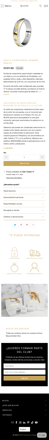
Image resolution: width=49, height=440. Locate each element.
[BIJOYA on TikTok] (32, 423)
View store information (14, 178)
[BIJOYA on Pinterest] (28, 423)
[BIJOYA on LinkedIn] (24, 423)
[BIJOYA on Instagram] (20, 423)
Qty (5, 153)
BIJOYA (20, 435)
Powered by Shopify (29, 435)
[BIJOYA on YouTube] (36, 423)
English (23, 429)
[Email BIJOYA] (12, 423)
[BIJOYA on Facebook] (16, 423)
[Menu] (1, 6)
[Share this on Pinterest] (27, 224)
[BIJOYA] (24, 6)
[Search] (40, 6)
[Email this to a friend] (33, 224)
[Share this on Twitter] (15, 224)
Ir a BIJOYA (8, 148)
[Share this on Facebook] (21, 224)
